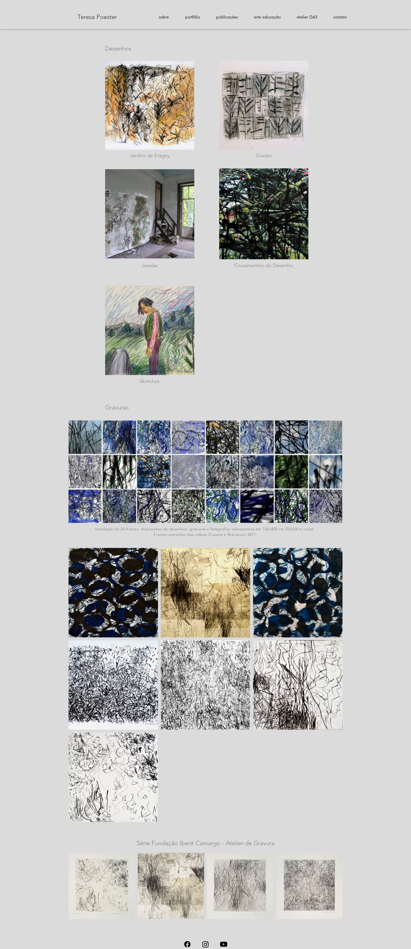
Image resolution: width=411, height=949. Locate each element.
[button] (164, 17)
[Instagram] (205, 944)
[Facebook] (187, 944)
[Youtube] (223, 944)
